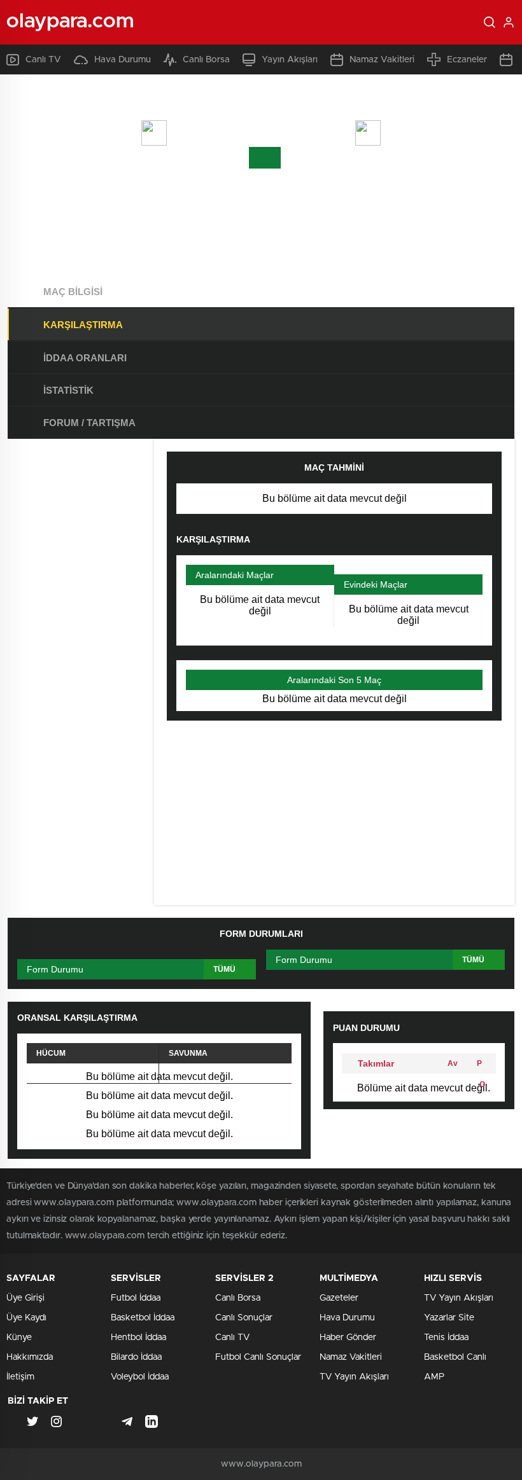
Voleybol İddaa (140, 1377)
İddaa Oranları (85, 357)
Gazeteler (339, 1298)
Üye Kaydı (26, 1317)
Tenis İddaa (446, 1337)
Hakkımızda (29, 1357)
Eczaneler (467, 59)
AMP (434, 1377)
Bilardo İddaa (136, 1357)
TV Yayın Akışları (354, 1377)
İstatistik (68, 390)
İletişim (20, 1377)
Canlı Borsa (206, 59)
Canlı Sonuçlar (243, 1317)
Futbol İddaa (135, 1298)
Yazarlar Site (449, 1317)
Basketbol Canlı (455, 1357)
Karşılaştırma (83, 324)
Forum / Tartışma (89, 422)
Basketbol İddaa (142, 1317)
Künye (19, 1337)
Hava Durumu (122, 59)
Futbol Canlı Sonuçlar (258, 1357)
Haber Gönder (348, 1337)
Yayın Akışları (290, 59)
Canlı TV (43, 59)
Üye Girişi (25, 1298)
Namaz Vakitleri (381, 59)
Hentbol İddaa (138, 1337)
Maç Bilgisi (72, 291)
